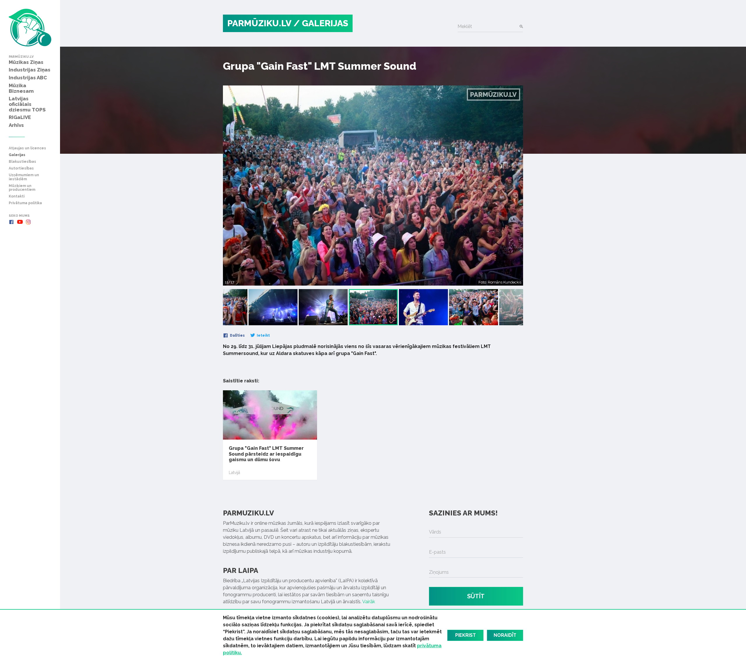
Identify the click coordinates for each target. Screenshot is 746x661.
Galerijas (17, 155)
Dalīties (237, 335)
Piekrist (465, 635)
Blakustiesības (22, 162)
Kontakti (16, 196)
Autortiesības (21, 168)
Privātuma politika (25, 203)
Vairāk (368, 601)
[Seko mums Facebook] (11, 221)
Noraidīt (505, 635)
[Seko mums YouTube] (20, 221)
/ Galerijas (320, 23)
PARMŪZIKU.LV (259, 23)
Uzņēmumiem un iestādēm (24, 177)
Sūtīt (476, 596)
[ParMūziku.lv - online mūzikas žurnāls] (30, 27)
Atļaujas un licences (27, 148)
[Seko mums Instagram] (28, 221)
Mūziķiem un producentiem (22, 188)
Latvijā (234, 472)
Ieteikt (263, 335)
